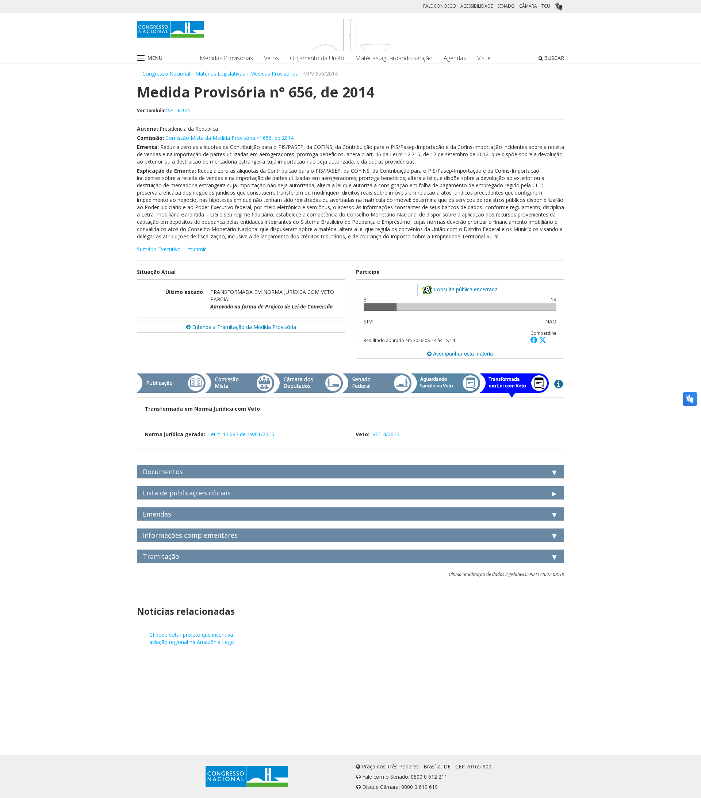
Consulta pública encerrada (465, 289)
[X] (542, 339)
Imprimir (196, 249)
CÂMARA (528, 6)
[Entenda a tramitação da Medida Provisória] (558, 383)
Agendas (455, 58)
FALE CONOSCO (439, 6)
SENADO (506, 6)
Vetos (271, 58)
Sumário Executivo (159, 249)
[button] (534, 339)
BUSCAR (553, 57)
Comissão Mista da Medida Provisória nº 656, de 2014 (229, 137)
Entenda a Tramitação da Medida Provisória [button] (243, 326)
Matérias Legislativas (220, 73)
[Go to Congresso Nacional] (170, 29)
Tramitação (161, 556)
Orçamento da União (317, 58)
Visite (484, 58)
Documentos (163, 471)
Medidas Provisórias (226, 58)
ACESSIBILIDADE (476, 6)
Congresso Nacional (166, 73)
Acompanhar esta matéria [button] (462, 353)
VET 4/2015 (179, 110)
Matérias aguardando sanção (394, 58)
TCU (545, 6)
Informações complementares (190, 535)
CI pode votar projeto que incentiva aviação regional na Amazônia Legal (192, 638)
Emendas (157, 514)
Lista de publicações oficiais (187, 492)
